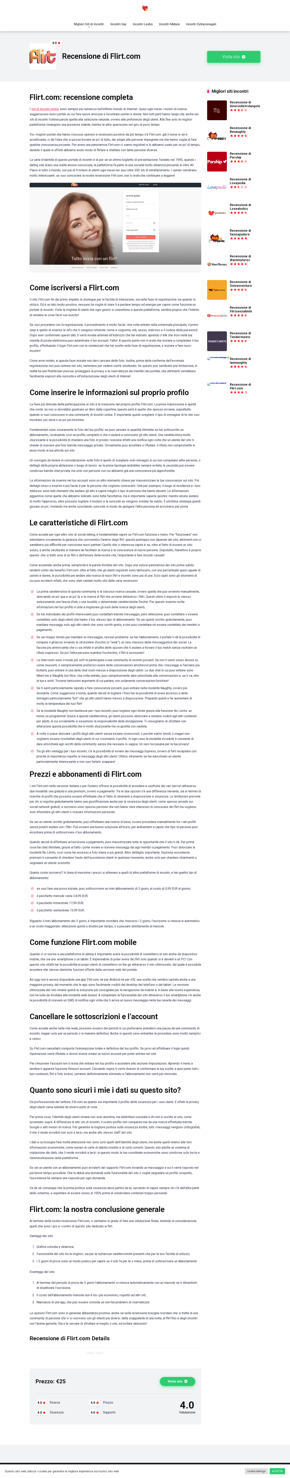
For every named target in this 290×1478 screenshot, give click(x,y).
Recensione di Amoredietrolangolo (245, 104)
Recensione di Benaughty (240, 130)
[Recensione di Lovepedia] (217, 196)
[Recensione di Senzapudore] (217, 247)
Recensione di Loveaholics (240, 207)
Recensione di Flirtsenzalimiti (241, 309)
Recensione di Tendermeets (240, 335)
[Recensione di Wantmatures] (217, 273)
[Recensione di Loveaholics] (217, 222)
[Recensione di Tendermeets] (217, 350)
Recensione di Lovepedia (240, 181)
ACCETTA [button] (277, 1471)
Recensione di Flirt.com (240, 386)
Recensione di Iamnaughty (240, 361)
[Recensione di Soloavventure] (217, 299)
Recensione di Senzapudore (240, 232)
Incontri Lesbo (143, 24)
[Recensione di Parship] (217, 170)
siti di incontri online (45, 109)
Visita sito (231, 56)
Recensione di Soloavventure (241, 284)
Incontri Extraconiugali (201, 24)
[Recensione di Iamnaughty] (218, 357)
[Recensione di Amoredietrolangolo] (217, 119)
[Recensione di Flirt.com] (218, 382)
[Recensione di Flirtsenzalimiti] (217, 324)
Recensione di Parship (240, 155)
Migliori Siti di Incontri (89, 24)
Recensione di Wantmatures (240, 258)
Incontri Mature (169, 24)
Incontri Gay (118, 24)
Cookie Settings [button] (256, 1471)
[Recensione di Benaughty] (217, 145)
